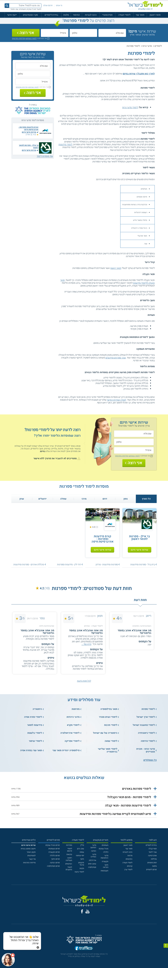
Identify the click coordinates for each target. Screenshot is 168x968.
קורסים (129, 866)
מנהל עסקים (103, 848)
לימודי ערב (128, 869)
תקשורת (105, 861)
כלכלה (105, 852)
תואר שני (140, 15)
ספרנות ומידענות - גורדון (107, 564)
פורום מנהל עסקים (52, 845)
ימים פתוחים (152, 862)
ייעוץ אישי (12, 15)
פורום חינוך (55, 859)
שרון (22, 499)
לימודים (158, 46)
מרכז (84, 499)
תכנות (82, 868)
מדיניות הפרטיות (29, 862)
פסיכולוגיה (92, 867)
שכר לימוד (153, 852)
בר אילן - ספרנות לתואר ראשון (28, 146)
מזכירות (69, 845)
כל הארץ (146, 499)
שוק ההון (80, 848)
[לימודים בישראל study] (145, 5)
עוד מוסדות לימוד (45, 156)
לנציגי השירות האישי (116, 400)
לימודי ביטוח (79, 872)
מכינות (129, 855)
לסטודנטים (31, 855)
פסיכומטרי (107, 15)
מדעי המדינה (93, 855)
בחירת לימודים (51, 15)
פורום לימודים (151, 869)
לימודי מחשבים (69, 868)
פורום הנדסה (55, 862)
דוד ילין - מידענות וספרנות (69, 564)
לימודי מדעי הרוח (130, 107)
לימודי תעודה (124, 15)
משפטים (105, 845)
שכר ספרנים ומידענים (115, 357)
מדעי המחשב (93, 846)
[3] (93, 80)
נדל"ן (82, 845)
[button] (84, 788)
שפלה (63, 499)
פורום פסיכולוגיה (53, 866)
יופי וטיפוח (80, 855)
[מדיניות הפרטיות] (166, 945)
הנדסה (93, 851)
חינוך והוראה (105, 866)
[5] (87, 80)
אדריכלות (92, 860)
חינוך (82, 859)
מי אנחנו (59, 5)
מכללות (154, 859)
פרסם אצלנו (47, 5)
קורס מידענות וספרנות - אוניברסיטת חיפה (28, 128)
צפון (126, 499)
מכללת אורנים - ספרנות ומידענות (28, 564)
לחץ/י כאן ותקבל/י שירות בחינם (139, 73)
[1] (99, 80)
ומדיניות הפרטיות (18, 38)
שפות (82, 852)
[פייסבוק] (82, 911)
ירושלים (42, 499)
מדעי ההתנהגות (104, 856)
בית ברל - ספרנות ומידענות (142, 564)
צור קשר (32, 859)
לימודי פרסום (69, 849)
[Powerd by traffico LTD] (84, 949)
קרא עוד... (86, 644)
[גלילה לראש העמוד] (166, 960)
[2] (96, 80)
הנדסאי (76, 15)
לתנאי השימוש (31, 38)
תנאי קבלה (152, 848)
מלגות (66, 15)
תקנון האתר (31, 852)
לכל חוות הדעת (84, 681)
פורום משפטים (54, 848)
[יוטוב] (87, 911)
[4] (90, 80)
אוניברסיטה (152, 855)
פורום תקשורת (54, 852)
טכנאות (69, 854)
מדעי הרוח (147, 46)
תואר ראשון (155, 15)
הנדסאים (129, 859)
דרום (105, 499)
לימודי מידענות (65, 144)
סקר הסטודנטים (30, 15)
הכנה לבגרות (91, 15)
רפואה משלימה (69, 859)
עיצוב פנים (92, 863)
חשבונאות (104, 870)
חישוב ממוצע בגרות (28, 848)
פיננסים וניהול (81, 863)
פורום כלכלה (55, 855)
